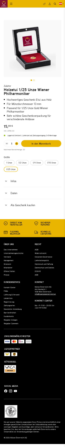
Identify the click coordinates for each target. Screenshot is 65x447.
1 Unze (9, 162)
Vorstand (7, 257)
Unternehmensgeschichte (13, 253)
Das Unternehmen (11, 249)
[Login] (44, 4)
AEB (36, 275)
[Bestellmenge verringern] (6, 143)
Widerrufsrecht (40, 253)
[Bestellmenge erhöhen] (16, 143)
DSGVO (38, 271)
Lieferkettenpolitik (42, 260)
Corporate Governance (43, 257)
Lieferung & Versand (11, 294)
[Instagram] (10, 391)
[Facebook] (5, 391)
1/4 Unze (37, 162)
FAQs (6, 291)
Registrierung (9, 302)
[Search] (55, 4)
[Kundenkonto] (50, 4)
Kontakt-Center (10, 287)
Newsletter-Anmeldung (13, 309)
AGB (36, 249)
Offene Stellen (9, 271)
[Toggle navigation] (11, 4)
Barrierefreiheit (10, 313)
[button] (31, 80)
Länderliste (8, 298)
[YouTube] (15, 391)
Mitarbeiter (8, 267)
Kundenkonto (9, 316)
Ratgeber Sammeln (11, 323)
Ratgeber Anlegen (10, 320)
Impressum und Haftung (44, 264)
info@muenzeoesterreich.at (45, 294)
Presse (6, 275)
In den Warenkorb (41, 143)
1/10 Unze (51, 162)
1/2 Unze (22, 162)
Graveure (7, 264)
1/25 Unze (10, 169)
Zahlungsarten (9, 305)
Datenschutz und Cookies (44, 267)
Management (8, 260)
